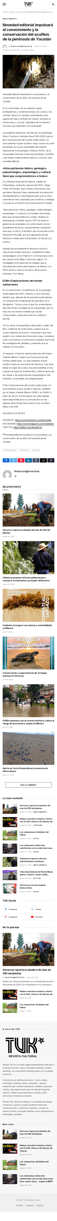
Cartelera (30, 1205)
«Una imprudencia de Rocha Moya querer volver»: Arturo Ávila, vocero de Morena (36, 875)
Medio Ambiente (16, 12)
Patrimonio (24, 450)
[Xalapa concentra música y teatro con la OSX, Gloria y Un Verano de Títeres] (10, 822)
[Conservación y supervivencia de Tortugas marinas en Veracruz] (28, 653)
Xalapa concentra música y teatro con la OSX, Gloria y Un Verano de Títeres (36, 822)
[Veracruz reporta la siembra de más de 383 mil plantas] (28, 510)
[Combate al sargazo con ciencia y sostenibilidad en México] (28, 605)
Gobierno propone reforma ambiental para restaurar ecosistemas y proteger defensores (26, 579)
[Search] (53, 4)
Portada (6, 12)
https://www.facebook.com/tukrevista (33, 420)
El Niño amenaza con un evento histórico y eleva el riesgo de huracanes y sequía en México (28, 722)
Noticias (40, 1205)
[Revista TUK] (29, 4)
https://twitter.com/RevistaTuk (27, 427)
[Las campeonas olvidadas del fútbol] (10, 835)
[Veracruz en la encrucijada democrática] (10, 888)
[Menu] (4, 4)
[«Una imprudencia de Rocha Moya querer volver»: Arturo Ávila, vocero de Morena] (10, 875)
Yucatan (36, 450)
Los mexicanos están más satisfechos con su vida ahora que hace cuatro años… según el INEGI (36, 848)
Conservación (10, 450)
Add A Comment (28, 785)
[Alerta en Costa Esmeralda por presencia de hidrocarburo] (28, 748)
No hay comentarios (12, 50)
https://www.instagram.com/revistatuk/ (35, 423)
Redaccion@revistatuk (21, 46)
